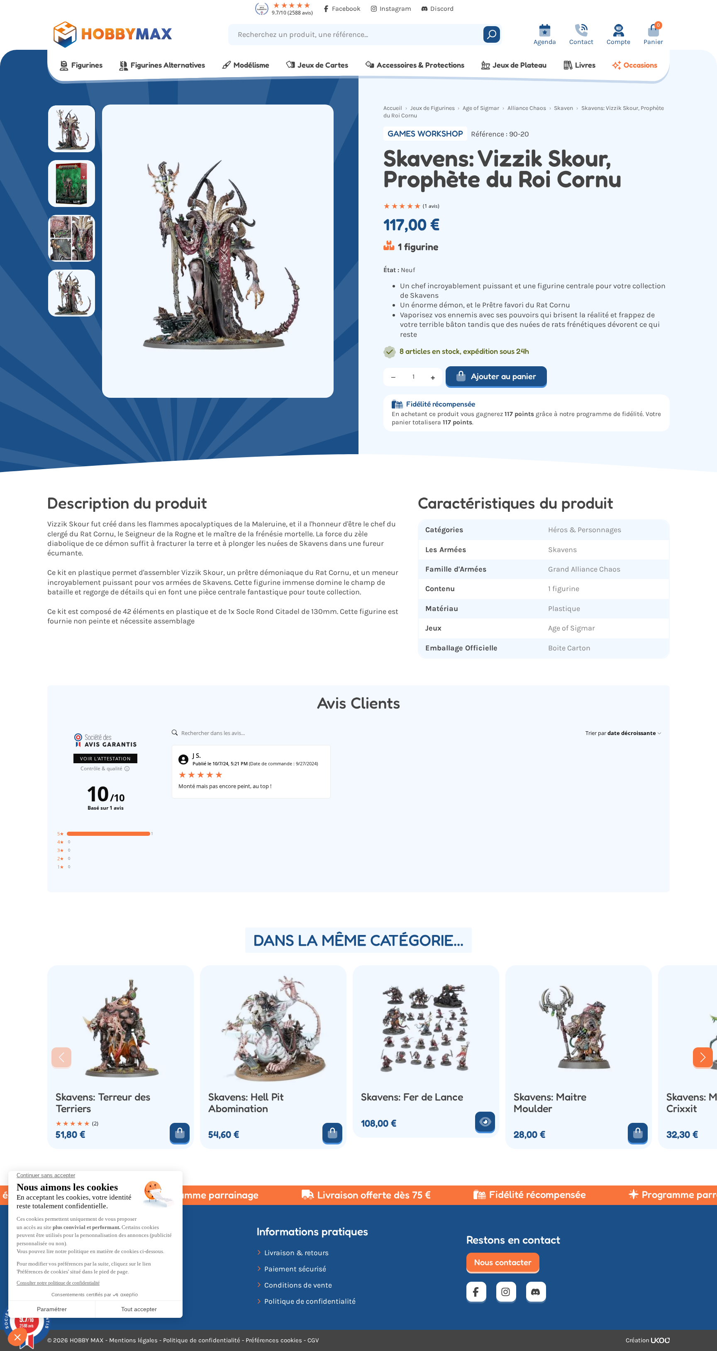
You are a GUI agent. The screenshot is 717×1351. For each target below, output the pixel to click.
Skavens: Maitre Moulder (550, 1102)
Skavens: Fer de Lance (412, 1097)
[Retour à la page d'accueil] (125, 35)
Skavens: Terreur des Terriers (103, 1102)
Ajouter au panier (503, 376)
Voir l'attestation (105, 758)
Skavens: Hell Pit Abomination (246, 1102)
